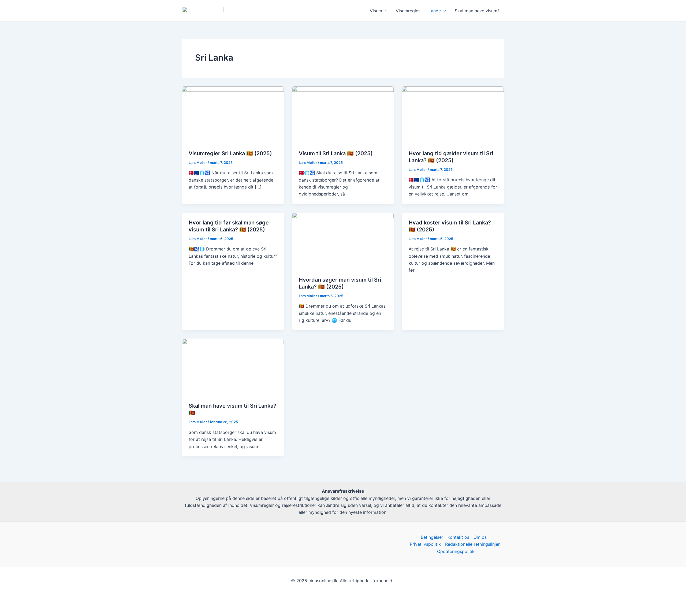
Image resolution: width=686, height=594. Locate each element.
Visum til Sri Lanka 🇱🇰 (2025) (336, 153)
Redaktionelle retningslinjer (472, 544)
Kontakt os (458, 537)
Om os (480, 537)
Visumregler (408, 10)
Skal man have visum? (477, 10)
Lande (434, 10)
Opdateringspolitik (456, 551)
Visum (376, 10)
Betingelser (432, 537)
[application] (384, 10)
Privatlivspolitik (425, 544)
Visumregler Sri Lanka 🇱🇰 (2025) (230, 153)
